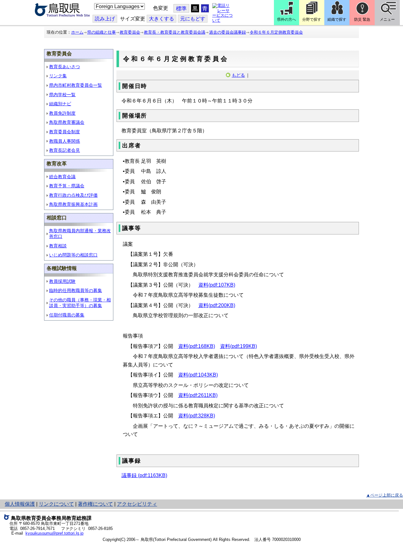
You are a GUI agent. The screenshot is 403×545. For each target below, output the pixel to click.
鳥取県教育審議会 (66, 122)
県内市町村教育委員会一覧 (75, 85)
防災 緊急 (362, 19)
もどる (238, 75)
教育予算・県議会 (66, 185)
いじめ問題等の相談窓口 (73, 254)
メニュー (387, 19)
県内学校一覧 (62, 94)
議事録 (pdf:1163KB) (144, 475)
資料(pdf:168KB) (196, 346)
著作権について (95, 504)
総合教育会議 (62, 176)
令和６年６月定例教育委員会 (276, 32)
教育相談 (58, 245)
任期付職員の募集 (66, 314)
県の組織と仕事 (101, 32)
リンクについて (56, 504)
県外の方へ (286, 19)
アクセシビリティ (137, 504)
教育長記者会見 (64, 150)
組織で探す (336, 19)
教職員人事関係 (64, 141)
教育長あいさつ (64, 66)
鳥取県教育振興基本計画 (73, 204)
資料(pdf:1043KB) (198, 374)
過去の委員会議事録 (227, 32)
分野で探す (311, 19)
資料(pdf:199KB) (238, 346)
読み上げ (105, 18)
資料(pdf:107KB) (216, 285)
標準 (181, 9)
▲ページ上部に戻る (384, 495)
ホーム (77, 32)
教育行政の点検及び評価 (73, 195)
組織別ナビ (60, 103)
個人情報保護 (20, 504)
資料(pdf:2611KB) (198, 395)
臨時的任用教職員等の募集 (75, 290)
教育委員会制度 (64, 131)
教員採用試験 (62, 281)
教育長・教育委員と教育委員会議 (174, 32)
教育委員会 (130, 32)
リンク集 (58, 75)
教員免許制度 (62, 113)
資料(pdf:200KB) (216, 305)
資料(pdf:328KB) (196, 415)
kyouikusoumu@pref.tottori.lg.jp (54, 533)
